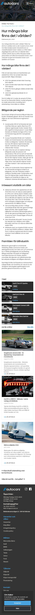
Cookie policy (8, 531)
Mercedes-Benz (9, 541)
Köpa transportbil (9, 577)
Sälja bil (6, 572)
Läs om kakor (20, 599)
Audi (5, 544)
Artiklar (4, 24)
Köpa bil (6, 575)
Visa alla (30, 327)
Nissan (5, 562)
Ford (5, 559)
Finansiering (7, 580)
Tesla (5, 553)
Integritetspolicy (9, 528)
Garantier (7, 522)
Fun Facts (10, 24)
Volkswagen (7, 550)
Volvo (5, 556)
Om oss (6, 590)
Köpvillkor (6, 525)
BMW (5, 547)
